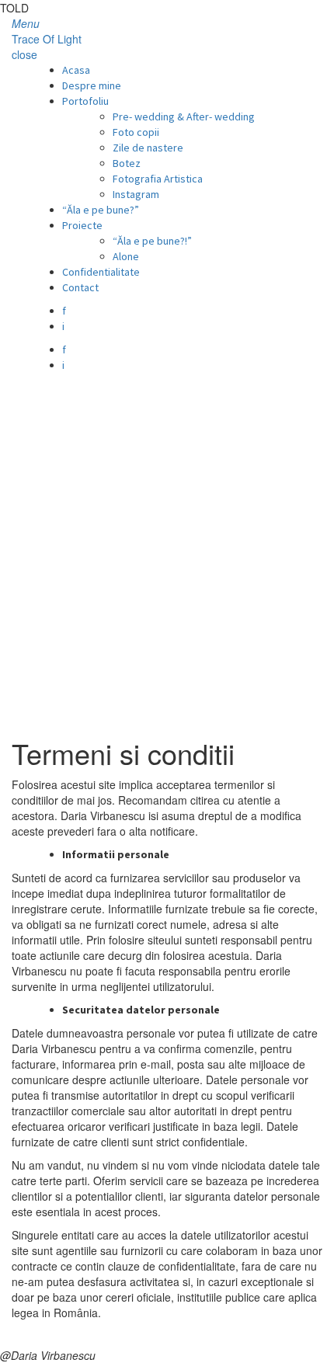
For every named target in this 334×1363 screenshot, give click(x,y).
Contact (80, 287)
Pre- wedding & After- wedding (184, 116)
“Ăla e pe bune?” (100, 210)
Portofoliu (85, 101)
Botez (127, 163)
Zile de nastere (148, 148)
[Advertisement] (167, 548)
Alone (126, 256)
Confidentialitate (101, 272)
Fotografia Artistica (158, 179)
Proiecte (82, 225)
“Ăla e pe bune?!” (152, 241)
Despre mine (91, 85)
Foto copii (136, 132)
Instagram (136, 194)
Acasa (76, 70)
